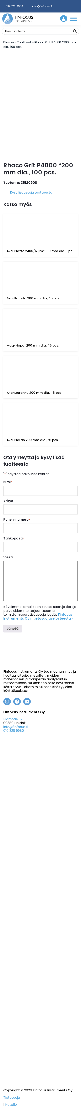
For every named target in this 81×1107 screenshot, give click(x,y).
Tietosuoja (11, 1097)
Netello (11, 1104)
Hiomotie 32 (12, 719)
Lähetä (12, 628)
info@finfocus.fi (42, 6)
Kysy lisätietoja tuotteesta (31, 192)
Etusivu (8, 42)
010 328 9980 (14, 6)
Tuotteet (24, 42)
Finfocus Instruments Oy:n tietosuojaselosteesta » (38, 616)
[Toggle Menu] (73, 19)
